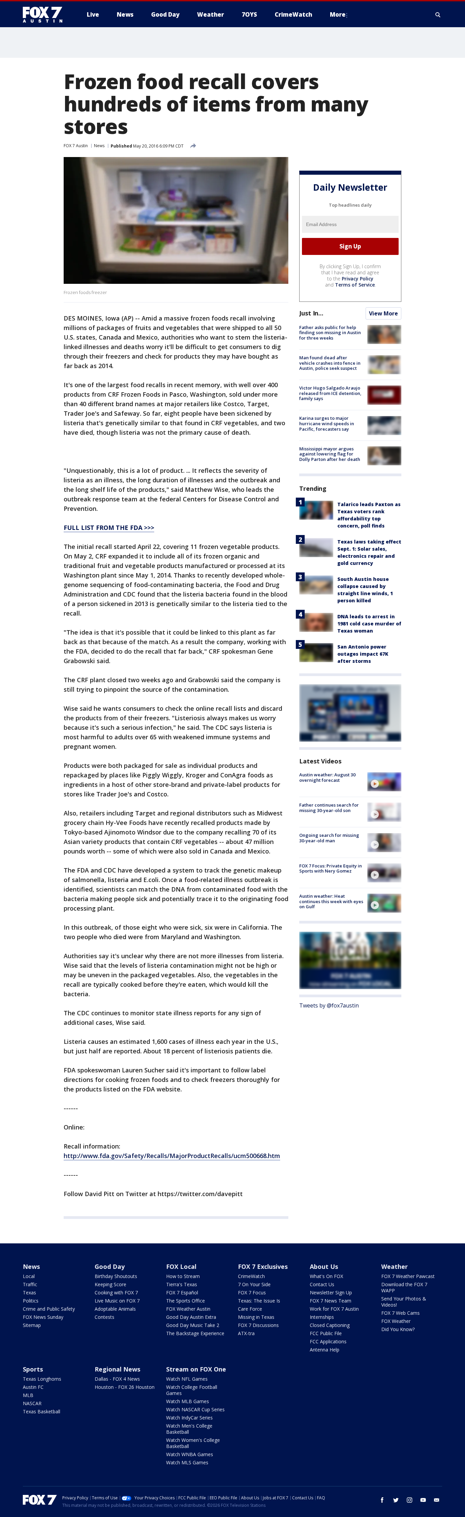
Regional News (117, 1369)
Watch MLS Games (187, 1462)
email (436, 1500)
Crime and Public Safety (49, 1309)
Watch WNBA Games (189, 1454)
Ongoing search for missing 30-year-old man (329, 838)
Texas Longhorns (42, 1379)
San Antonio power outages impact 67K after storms (362, 653)
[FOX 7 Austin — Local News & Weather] (45, 14)
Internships (322, 1317)
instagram (409, 1500)
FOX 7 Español (182, 1292)
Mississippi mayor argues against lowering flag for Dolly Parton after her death (329, 454)
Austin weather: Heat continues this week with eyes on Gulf (331, 901)
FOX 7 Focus (252, 1292)
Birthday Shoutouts (116, 1276)
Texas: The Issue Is (259, 1300)
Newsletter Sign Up (331, 1292)
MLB (28, 1395)
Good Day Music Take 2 (192, 1325)
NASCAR (32, 1403)
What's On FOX (326, 1276)
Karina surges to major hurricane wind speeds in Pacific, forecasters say (326, 423)
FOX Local (181, 1266)
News (99, 146)
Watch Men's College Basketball (189, 1429)
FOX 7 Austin (76, 146)
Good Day (110, 1266)
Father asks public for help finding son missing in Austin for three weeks (330, 332)
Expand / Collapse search (438, 15)
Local (29, 1276)
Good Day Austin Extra (191, 1317)
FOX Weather (396, 1321)
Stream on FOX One (196, 1369)
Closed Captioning (330, 1325)
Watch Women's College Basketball (193, 1443)
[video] (384, 781)
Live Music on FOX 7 (117, 1300)
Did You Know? (398, 1329)
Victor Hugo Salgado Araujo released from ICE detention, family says (330, 393)
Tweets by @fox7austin (329, 1005)
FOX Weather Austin (188, 1309)
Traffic (30, 1284)
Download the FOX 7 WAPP (404, 1287)
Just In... (311, 313)
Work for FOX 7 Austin (334, 1309)
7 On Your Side (254, 1284)
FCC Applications (328, 1341)
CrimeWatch (251, 1276)
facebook (382, 1500)
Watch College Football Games (191, 1390)
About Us (324, 1266)
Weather (394, 1266)
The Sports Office (185, 1300)
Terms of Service (355, 284)
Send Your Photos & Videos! (403, 1301)
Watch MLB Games (187, 1401)
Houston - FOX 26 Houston (125, 1387)
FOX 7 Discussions (258, 1325)
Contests (104, 1317)
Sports (33, 1369)
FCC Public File (326, 1333)
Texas (29, 1292)
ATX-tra (246, 1333)
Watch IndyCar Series (189, 1417)
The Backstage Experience (195, 1333)
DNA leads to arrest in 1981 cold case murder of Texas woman (369, 623)
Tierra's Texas (181, 1284)
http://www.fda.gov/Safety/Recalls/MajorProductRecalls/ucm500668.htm (172, 1156)
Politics (30, 1300)
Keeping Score (110, 1284)
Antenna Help (324, 1349)
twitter (395, 1500)
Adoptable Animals (115, 1309)
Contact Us (322, 1284)
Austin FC (33, 1387)
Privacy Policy (357, 278)
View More (383, 313)
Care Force (250, 1309)
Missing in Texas (256, 1317)
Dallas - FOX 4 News (117, 1379)
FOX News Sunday (43, 1317)
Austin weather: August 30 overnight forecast (327, 777)
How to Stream (183, 1276)
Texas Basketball (41, 1411)
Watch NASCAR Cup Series (195, 1409)
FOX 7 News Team (330, 1300)
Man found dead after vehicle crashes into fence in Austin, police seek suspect (329, 363)
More (338, 14)
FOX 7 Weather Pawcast (408, 1276)
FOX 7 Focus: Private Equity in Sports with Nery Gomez (330, 868)
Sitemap (32, 1325)
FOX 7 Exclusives (263, 1266)
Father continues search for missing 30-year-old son (329, 807)
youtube (423, 1500)
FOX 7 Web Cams (400, 1313)
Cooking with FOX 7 (116, 1292)
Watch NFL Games (187, 1379)
